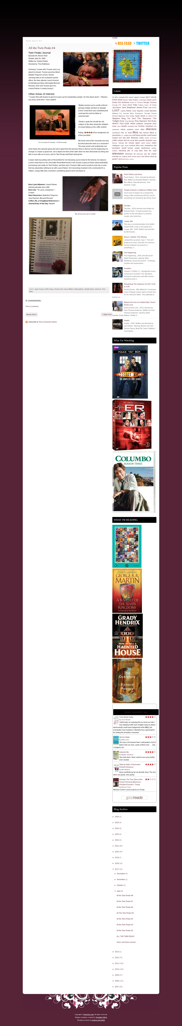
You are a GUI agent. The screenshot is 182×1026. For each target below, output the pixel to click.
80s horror (129, 97)
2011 (117, 963)
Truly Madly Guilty (126, 717)
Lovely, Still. (128, 221)
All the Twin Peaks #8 (125, 896)
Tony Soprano (141, 121)
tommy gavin (136, 156)
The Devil (131, 119)
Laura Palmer (68, 289)
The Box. (127, 206)
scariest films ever (136, 146)
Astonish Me (124, 752)
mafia (141, 138)
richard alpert (134, 143)
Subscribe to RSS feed (123, 43)
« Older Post (106, 315)
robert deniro (146, 143)
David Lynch (58, 289)
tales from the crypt (147, 151)
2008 (117, 981)
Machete (153, 111)
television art (130, 154)
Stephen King (119, 118)
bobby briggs (49, 289)
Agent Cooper (39, 289)
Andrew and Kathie (98, 1020)
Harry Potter (132, 105)
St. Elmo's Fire (151, 116)
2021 (117, 846)
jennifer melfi (146, 135)
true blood (145, 156)
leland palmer (78, 289)
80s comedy (120, 97)
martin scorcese (150, 138)
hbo (140, 133)
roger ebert (124, 145)
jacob (131, 135)
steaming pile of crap (128, 151)
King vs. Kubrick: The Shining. (135, 237)
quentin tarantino (145, 140)
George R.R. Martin (119, 105)
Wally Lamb (125, 739)
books (124, 126)
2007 (117, 987)
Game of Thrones (136, 102)
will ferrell (121, 159)
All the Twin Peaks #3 (125, 925)
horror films (148, 132)
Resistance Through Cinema (145, 113)
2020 (117, 852)
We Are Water (124, 737)
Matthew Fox (117, 113)
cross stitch (139, 129)
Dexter (114, 102)
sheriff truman (89, 289)
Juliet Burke (152, 107)
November (121, 879)
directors (151, 129)
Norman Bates (128, 113)
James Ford (141, 107)
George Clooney (149, 102)
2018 (117, 863)
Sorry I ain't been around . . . (127, 942)
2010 (117, 969)
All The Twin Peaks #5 (125, 913)
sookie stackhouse (142, 148)
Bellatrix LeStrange (139, 100)
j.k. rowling (125, 135)
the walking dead (125, 156)
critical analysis (126, 129)
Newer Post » (31, 315)
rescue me (123, 143)
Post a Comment (32, 306)
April (119, 891)
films (135, 132)
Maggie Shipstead (127, 754)
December (121, 874)
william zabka (129, 159)
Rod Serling (130, 116)
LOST (116, 110)
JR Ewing (152, 105)
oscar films (134, 140)
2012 (117, 958)
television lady (142, 154)
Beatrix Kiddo (127, 100)
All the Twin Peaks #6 (125, 907)
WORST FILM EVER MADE (123, 124)
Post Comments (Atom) (48, 322)
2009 (117, 975)
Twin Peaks (152, 121)
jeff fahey (136, 135)
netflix (114, 140)
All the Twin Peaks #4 (41, 48)
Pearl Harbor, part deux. (133, 174)
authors (139, 123)
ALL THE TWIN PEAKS (125, 936)
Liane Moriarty (126, 719)
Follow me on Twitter (141, 43)
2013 (117, 952)
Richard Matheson (118, 116)
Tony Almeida (129, 121)
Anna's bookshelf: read (136, 712)
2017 (117, 869)
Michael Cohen (126, 787)
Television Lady (88, 1014)
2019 (117, 858)
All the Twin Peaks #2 (125, 931)
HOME (114, 38)
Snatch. (127, 321)
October (120, 885)
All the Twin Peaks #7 (125, 901)
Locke (146, 111)
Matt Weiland (125, 769)
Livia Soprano (138, 111)
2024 (117, 828)
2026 (117, 817)
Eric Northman (124, 102)
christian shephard (145, 126)
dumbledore (116, 133)
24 (113, 97)
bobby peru (116, 126)
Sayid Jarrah (140, 116)
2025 (117, 823)
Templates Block (101, 1017)
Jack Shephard (129, 107)
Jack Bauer (116, 108)
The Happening (130, 253)
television (98, 289)
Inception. (128, 268)
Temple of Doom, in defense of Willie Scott (140, 190)
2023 (117, 834)
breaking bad (132, 126)
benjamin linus (150, 124)
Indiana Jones (143, 105)
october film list (123, 140)
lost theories (132, 138)
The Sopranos (144, 118)
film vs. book (126, 133)
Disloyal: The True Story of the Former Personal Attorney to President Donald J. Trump (130, 782)
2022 (117, 840)
